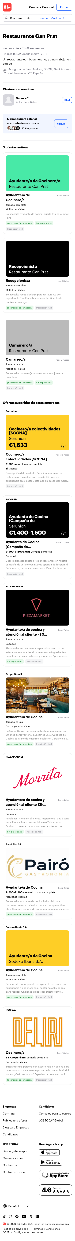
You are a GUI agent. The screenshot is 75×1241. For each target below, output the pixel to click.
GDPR (6, 1232)
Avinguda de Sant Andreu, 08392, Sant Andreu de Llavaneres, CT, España (39, 71)
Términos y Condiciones (46, 1228)
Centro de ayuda (14, 1172)
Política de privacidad (15, 1228)
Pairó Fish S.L (14, 844)
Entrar (64, 7)
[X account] (30, 1216)
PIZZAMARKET (14, 586)
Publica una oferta (15, 1120)
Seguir (61, 123)
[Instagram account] (10, 1216)
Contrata (9, 1113)
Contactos (10, 1165)
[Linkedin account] (37, 1216)
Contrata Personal (41, 7)
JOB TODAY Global (51, 1120)
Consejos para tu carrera (55, 1113)
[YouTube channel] (24, 1216)
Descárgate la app (15, 1151)
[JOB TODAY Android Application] (50, 1162)
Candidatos (10, 1134)
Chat (67, 99)
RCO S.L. (11, 1009)
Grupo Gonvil (14, 674)
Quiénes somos (13, 1158)
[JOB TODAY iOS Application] (49, 1152)
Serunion (11, 411)
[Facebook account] (16, 1216)
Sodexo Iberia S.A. (16, 927)
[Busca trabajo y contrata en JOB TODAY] (7, 7)
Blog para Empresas (16, 1127)
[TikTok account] (4, 1216)
